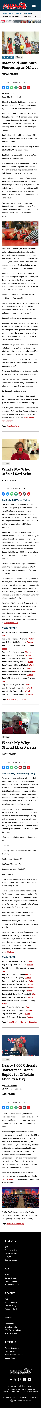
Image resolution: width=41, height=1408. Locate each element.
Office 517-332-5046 (9, 1391)
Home (5, 13)
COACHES (10, 1293)
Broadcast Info (11, 1327)
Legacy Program (11, 1358)
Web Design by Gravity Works (22, 1400)
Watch (4, 635)
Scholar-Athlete (11, 1250)
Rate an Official (11, 1309)
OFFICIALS (10, 1342)
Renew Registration (12, 1348)
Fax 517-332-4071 (21, 1391)
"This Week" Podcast (13, 1330)
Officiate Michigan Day (28, 1022)
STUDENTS (10, 1241)
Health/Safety (10, 1306)
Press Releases (11, 1333)
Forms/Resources (12, 1284)
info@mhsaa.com (32, 1391)
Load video (23, 453)
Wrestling (20, 13)
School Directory (11, 1278)
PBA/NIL (8, 1257)
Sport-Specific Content (14, 1355)
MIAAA (8, 1275)
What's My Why (13, 699)
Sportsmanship (11, 1260)
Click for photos (8, 1179)
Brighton (22, 699)
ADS (7, 1268)
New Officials (10, 1351)
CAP (6, 1299)
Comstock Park (13, 426)
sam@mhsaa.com (11, 623)
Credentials (9, 1324)
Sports (11, 13)
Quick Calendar (11, 1281)
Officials (19, 57)
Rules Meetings (11, 1302)
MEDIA (8, 1317)
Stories (28, 13)
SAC (6, 1247)
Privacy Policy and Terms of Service (27, 1397)
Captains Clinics (11, 1253)
